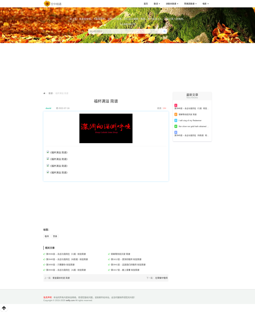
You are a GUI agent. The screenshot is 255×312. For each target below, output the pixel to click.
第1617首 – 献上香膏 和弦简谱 (125, 270)
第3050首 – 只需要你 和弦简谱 (60, 264)
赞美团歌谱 (189, 4)
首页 (146, 4)
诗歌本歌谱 (171, 4)
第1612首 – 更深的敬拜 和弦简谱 (126, 259)
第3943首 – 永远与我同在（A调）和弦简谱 (66, 270)
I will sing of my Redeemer (190, 120)
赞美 (55, 236)
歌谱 (51, 93)
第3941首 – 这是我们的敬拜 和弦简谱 (128, 264)
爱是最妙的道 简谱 (61, 278)
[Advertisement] (127, 68)
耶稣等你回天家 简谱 (120, 254)
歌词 (156, 4)
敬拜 (47, 236)
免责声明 (47, 297)
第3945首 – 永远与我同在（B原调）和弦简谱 (67, 259)
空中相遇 (56, 4)
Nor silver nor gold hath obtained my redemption (199, 126)
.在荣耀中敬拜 (161, 278)
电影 (204, 4)
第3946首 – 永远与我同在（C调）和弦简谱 (66, 254)
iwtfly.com (70, 300)
